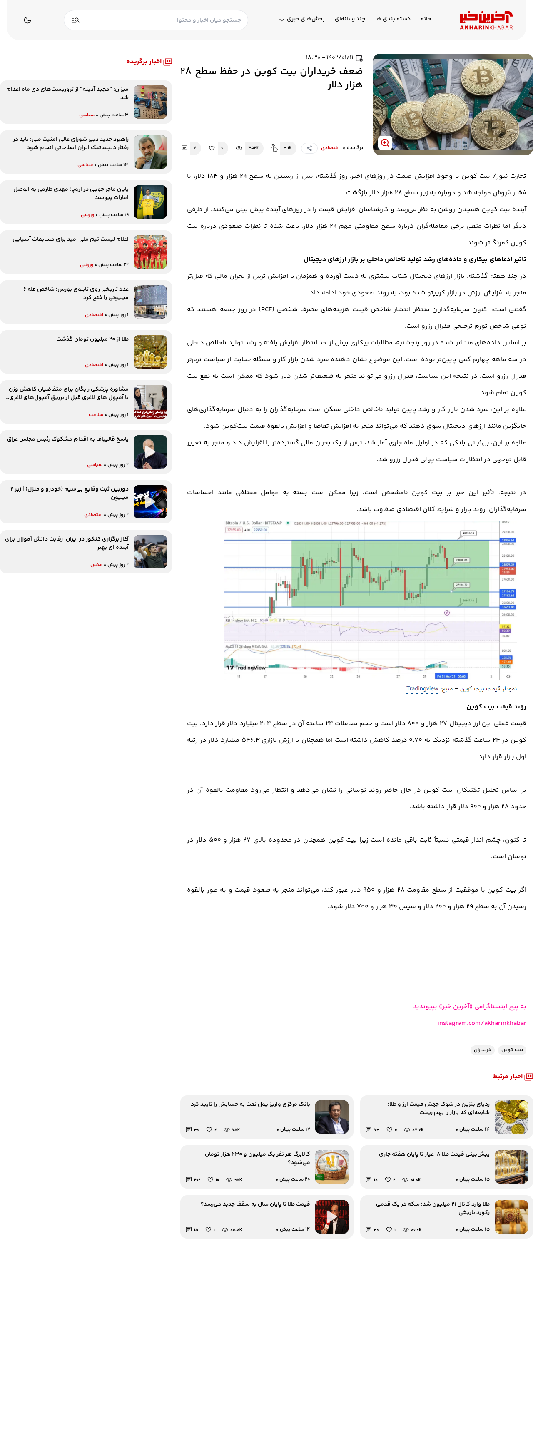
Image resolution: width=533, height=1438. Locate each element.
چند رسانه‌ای (350, 19)
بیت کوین (512, 1050)
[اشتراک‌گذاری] (309, 148)
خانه (426, 19)
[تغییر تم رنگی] (27, 19)
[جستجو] (76, 20)
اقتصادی (330, 148)
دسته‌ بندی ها (393, 19)
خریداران (482, 1050)
